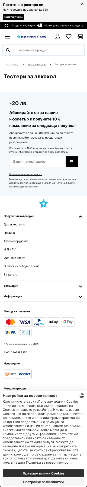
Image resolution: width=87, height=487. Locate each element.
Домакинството (14, 224)
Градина (9, 232)
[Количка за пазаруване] (80, 36)
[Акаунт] (57, 36)
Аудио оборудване (16, 241)
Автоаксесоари (37, 64)
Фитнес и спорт (14, 257)
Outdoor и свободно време (21, 266)
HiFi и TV (10, 249)
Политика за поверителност (25, 174)
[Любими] (68, 36)
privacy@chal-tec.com (25, 186)
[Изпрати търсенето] (8, 50)
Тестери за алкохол (66, 64)
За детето (10, 274)
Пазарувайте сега (13, 17)
